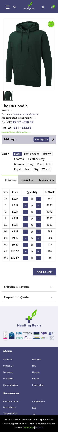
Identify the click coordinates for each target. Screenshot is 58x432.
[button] (44, 271)
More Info (29, 428)
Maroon (19, 164)
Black (17, 154)
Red (48, 164)
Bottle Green (31, 154)
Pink (39, 164)
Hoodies (17, 114)
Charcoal (19, 159)
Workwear (34, 114)
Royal (17, 169)
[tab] (10, 179)
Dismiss (39, 428)
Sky (36, 169)
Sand (27, 169)
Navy (31, 164)
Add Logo (26, 139)
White (45, 169)
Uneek (25, 114)
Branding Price (41, 139)
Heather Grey (36, 159)
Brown (47, 154)
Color (5, 154)
